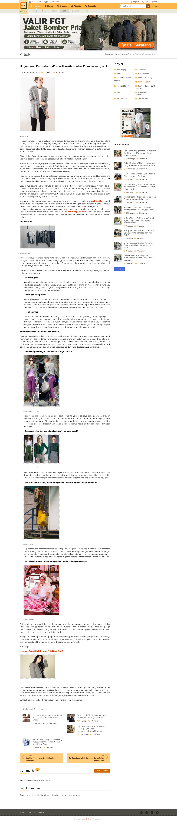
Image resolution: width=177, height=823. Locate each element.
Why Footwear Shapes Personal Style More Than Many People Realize (138, 245)
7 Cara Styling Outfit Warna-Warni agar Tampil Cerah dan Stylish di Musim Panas (139, 220)
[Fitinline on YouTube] (141, 812)
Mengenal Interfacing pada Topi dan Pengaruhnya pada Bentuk (140, 198)
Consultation (76, 11)
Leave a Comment (102, 771)
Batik (118, 73)
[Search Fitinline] (148, 6)
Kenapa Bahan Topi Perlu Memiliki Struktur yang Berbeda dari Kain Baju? (139, 232)
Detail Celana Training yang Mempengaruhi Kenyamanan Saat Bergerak (139, 257)
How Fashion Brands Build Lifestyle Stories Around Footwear (139, 175)
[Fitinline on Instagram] (146, 812)
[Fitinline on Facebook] (152, 812)
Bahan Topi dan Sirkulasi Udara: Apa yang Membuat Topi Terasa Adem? (140, 164)
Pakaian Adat (121, 99)
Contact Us (91, 6)
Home (22, 812)
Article (64, 11)
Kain (118, 92)
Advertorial (142, 69)
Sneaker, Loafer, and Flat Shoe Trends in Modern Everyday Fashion (140, 208)
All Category (121, 69)
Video (35, 11)
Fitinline (88, 819)
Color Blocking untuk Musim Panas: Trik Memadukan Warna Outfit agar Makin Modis (139, 186)
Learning (36, 6)
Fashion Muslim (122, 86)
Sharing (50, 6)
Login (33, 795)
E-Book (44, 11)
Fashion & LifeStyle (145, 78)
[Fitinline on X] (157, 812)
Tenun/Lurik (143, 99)
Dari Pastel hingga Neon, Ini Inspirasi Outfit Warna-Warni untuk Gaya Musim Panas (140, 153)
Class (87, 11)
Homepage (109, 54)
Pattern (54, 11)
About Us (77, 6)
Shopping (63, 6)
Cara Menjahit (143, 73)
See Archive (119, 269)
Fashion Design (127, 54)
